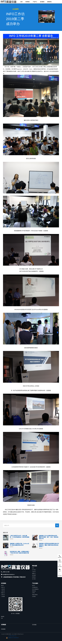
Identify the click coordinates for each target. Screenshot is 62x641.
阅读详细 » (12, 538)
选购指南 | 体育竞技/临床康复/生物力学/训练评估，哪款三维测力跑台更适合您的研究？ (49, 545)
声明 (2, 618)
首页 (21, 1)
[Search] (57, 525)
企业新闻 (15, 9)
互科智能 (34, 624)
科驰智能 (3, 629)
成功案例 (42, 1)
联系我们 (28, 1)
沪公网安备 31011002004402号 (13, 637)
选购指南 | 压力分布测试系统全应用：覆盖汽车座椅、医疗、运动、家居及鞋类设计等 (48, 537)
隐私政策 (2, 616)
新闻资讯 (49, 1)
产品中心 (35, 1)
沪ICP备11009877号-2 (12, 635)
